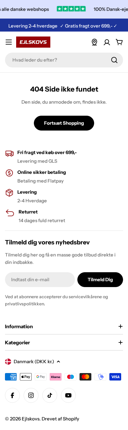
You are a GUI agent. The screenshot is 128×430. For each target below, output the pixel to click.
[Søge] (114, 60)
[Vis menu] (8, 42)
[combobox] (64, 60)
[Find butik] (94, 42)
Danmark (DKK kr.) (34, 361)
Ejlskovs (30, 419)
